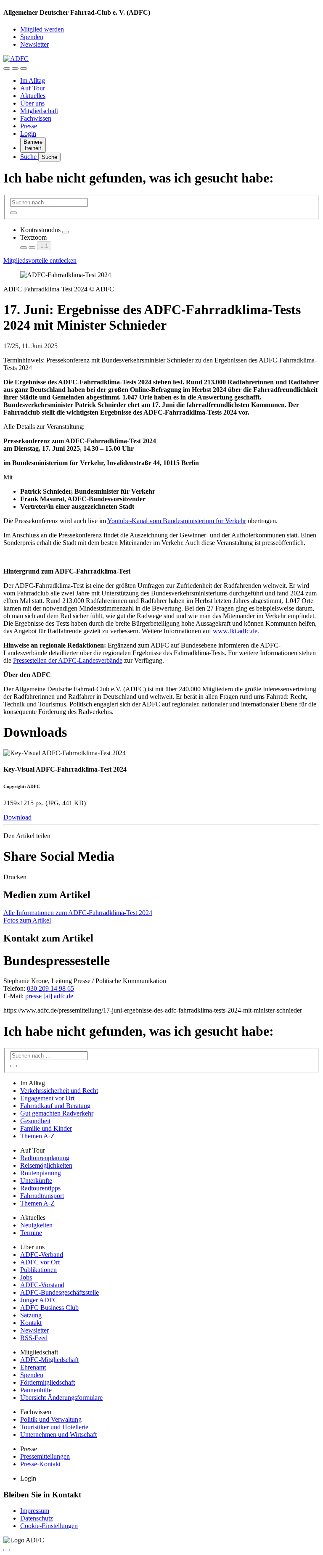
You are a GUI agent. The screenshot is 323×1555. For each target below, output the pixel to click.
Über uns (32, 103)
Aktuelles (32, 95)
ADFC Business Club (49, 1307)
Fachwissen (35, 118)
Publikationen (38, 1269)
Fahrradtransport (42, 1195)
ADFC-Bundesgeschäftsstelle (59, 1292)
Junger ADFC (39, 1300)
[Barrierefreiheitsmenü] (6, 68)
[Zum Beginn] (6, 1550)
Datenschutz (36, 1518)
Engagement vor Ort (47, 1098)
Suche (29, 156)
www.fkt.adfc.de (235, 631)
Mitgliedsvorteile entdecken (40, 260)
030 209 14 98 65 (50, 988)
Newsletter (34, 44)
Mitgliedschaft (39, 110)
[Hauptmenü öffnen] (23, 68)
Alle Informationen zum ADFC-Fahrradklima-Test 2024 (77, 912)
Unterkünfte (36, 1180)
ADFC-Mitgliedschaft (49, 1359)
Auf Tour (32, 88)
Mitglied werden (42, 29)
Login (28, 133)
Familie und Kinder (46, 1128)
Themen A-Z (37, 1136)
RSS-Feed (34, 1337)
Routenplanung (40, 1173)
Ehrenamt (33, 1367)
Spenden (31, 36)
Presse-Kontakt (40, 1464)
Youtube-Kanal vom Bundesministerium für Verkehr (176, 520)
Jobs (26, 1277)
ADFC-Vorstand (42, 1284)
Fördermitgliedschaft (47, 1382)
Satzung (31, 1315)
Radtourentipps (40, 1188)
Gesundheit (35, 1120)
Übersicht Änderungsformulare (61, 1397)
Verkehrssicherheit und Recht (59, 1090)
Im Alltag (32, 80)
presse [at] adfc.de (49, 996)
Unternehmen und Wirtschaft (58, 1434)
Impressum (34, 1510)
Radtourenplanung (44, 1157)
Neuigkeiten (36, 1225)
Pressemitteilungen (45, 1456)
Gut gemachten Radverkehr (56, 1113)
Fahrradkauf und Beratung (55, 1105)
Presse (28, 126)
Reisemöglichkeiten (46, 1165)
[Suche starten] (13, 213)
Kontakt (31, 1322)
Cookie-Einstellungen (49, 1525)
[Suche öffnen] (15, 68)
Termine (31, 1232)
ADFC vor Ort (40, 1262)
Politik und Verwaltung (51, 1419)
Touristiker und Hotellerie (54, 1427)
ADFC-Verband (41, 1254)
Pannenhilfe (36, 1390)
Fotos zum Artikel (27, 920)
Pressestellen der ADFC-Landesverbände (67, 660)
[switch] (65, 232)
